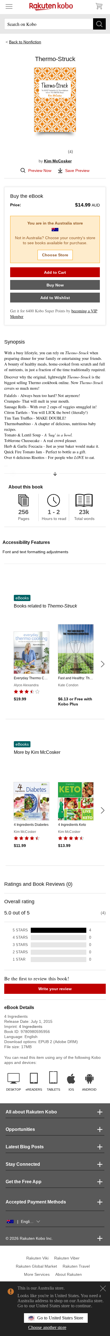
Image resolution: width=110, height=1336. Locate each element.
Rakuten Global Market (36, 1266)
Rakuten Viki (37, 1258)
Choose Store (55, 255)
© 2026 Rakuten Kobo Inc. (29, 1238)
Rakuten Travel (76, 1266)
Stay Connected (23, 1164)
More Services (37, 1274)
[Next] (102, 664)
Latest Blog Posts (25, 1146)
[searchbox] (55, 24)
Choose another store (47, 1327)
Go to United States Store (60, 1317)
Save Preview (77, 170)
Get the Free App (23, 1181)
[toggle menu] (9, 6)
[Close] (103, 1288)
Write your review (55, 989)
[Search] (99, 24)
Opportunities (20, 1129)
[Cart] (99, 6)
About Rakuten (68, 1274)
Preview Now (39, 170)
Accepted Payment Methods (36, 1202)
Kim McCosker (58, 161)
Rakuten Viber (67, 1258)
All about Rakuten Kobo (31, 1111)
